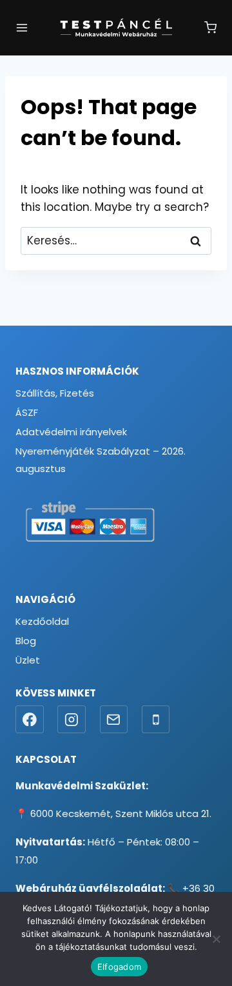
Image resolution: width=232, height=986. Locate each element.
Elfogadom (119, 966)
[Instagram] (71, 719)
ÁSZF (26, 412)
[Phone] (156, 719)
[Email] (114, 719)
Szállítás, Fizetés (54, 393)
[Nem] (215, 938)
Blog (25, 640)
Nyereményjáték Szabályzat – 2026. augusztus (100, 459)
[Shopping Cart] (210, 27)
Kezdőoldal (42, 621)
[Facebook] (29, 719)
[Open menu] (21, 27)
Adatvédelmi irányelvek (71, 432)
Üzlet (27, 660)
